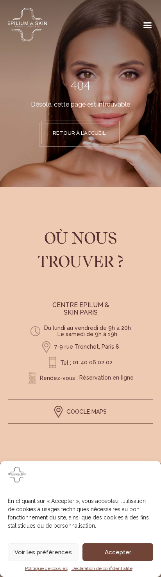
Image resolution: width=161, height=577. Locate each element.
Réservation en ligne (106, 377)
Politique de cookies (46, 568)
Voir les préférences (43, 552)
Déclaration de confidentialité (102, 568)
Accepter (118, 552)
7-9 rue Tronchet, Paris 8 (86, 347)
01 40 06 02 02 (93, 362)
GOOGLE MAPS (86, 412)
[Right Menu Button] (147, 25)
